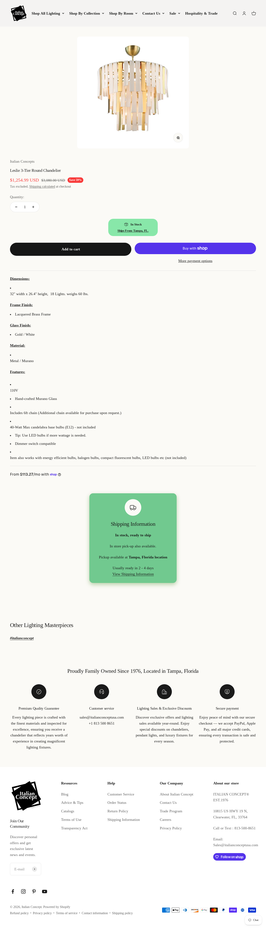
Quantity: (17, 197)
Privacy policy (42, 913)
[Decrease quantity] (16, 207)
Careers (165, 820)
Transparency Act (74, 828)
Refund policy (19, 913)
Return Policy (117, 811)
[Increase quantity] (33, 207)
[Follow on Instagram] (23, 891)
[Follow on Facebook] (13, 891)
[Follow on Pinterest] (34, 891)
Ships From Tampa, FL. (133, 230)
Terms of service (67, 913)
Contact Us (151, 13)
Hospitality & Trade (201, 13)
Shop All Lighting (46, 13)
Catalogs (67, 811)
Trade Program (171, 811)
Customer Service (120, 794)
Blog (64, 794)
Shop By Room (121, 13)
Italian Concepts (22, 161)
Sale (172, 13)
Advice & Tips (72, 802)
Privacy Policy (171, 828)
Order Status (116, 802)
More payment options (195, 261)
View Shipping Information (133, 574)
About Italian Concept (176, 794)
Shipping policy (122, 913)
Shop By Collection (84, 13)
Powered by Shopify (56, 907)
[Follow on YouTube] (44, 891)
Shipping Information (123, 820)
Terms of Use (71, 820)
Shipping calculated (42, 186)
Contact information (95, 913)
